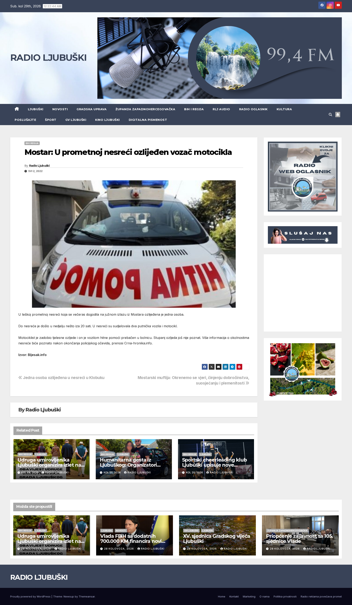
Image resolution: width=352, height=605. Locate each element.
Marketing (249, 596)
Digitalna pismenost (148, 120)
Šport (50, 120)
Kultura (284, 109)
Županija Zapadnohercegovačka (145, 109)
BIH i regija (194, 109)
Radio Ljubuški (39, 166)
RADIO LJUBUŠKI (48, 57)
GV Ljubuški (75, 120)
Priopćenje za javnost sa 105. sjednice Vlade (299, 538)
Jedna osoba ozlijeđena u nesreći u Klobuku (63, 377)
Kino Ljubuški (107, 120)
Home (221, 596)
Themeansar (87, 596)
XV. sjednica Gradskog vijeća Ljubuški (216, 538)
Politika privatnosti (285, 596)
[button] (330, 114)
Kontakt (234, 596)
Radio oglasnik (253, 109)
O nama (265, 596)
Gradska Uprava (92, 109)
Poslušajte (25, 120)
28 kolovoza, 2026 (36, 548)
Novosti (60, 109)
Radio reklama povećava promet (321, 596)
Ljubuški (35, 109)
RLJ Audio (221, 109)
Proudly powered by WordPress (30, 596)
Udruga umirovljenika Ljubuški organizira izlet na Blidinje (49, 465)
